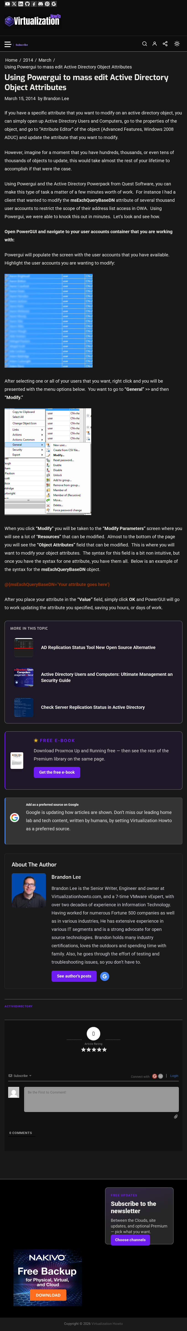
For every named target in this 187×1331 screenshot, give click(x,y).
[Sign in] (154, 43)
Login (174, 1076)
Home (11, 60)
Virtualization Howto (107, 1324)
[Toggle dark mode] (176, 43)
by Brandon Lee (53, 98)
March (45, 60)
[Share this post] (165, 43)
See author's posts (74, 976)
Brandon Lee (66, 877)
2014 (28, 60)
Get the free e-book (57, 772)
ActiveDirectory (19, 1006)
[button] (144, 43)
